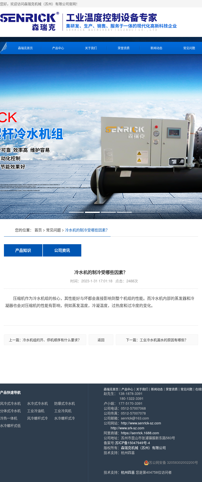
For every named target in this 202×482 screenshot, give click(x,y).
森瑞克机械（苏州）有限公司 (143, 447)
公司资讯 (62, 250)
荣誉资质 (124, 48)
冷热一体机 (8, 418)
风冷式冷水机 (10, 403)
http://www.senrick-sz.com (141, 422)
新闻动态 (156, 48)
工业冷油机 (35, 410)
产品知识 (23, 250)
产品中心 (58, 48)
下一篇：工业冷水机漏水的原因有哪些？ (157, 339)
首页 (38, 229)
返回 (101, 339)
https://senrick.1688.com (140, 432)
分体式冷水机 (10, 410)
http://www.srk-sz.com (127, 427)
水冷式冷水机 (37, 403)
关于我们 (91, 48)
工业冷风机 (62, 410)
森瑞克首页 (25, 48)
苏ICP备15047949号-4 (132, 442)
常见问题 (53, 229)
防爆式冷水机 (64, 403)
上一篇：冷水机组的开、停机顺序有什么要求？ (45, 339)
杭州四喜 (128, 472)
